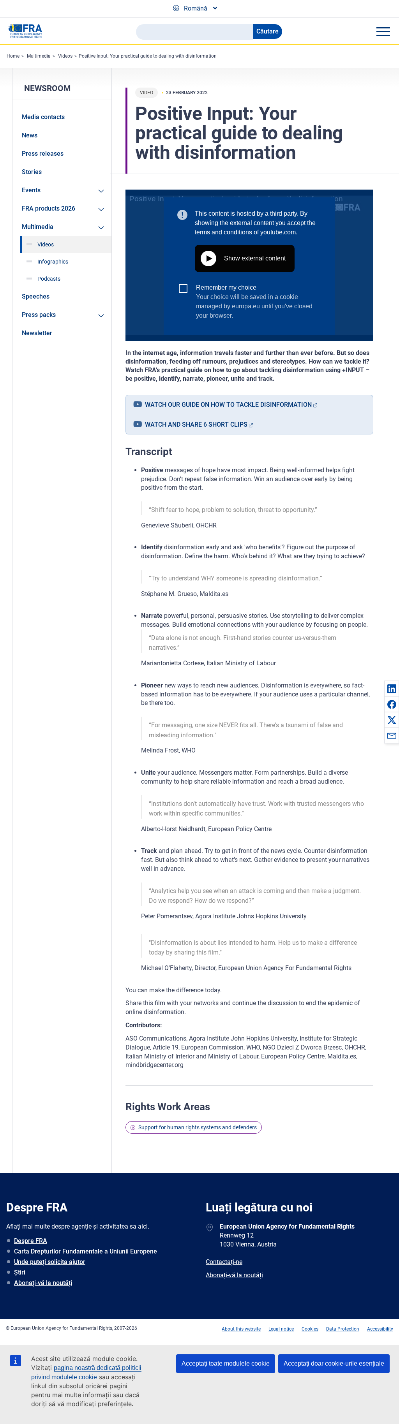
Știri (19, 1272)
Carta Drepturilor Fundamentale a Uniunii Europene (85, 1251)
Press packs (39, 314)
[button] (392, 688)
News (29, 135)
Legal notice (281, 1329)
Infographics (52, 261)
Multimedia (39, 56)
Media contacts (43, 117)
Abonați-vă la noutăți (43, 1283)
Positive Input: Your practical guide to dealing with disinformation (148, 56)
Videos (65, 56)
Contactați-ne (224, 1262)
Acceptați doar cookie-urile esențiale (334, 1363)
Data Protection (342, 1329)
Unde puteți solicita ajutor (49, 1262)
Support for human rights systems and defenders (197, 1127)
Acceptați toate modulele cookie (226, 1363)
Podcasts (48, 279)
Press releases (43, 153)
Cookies (310, 1329)
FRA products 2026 (48, 208)
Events (31, 190)
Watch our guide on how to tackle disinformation (228, 404)
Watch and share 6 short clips (196, 424)
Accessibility (380, 1329)
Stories (32, 172)
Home (13, 56)
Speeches (35, 296)
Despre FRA (30, 1241)
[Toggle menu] (383, 31)
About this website (241, 1329)
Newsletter (37, 333)
